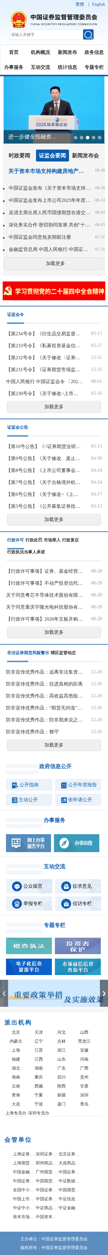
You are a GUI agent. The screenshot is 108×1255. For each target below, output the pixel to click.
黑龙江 (84, 1041)
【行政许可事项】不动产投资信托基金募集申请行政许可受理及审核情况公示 (44, 583)
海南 (16, 1077)
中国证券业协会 (46, 1190)
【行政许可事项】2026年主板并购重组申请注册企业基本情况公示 (44, 619)
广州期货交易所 (46, 1172)
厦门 (61, 1104)
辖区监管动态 (63, 653)
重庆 (38, 1077)
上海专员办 (15, 1113)
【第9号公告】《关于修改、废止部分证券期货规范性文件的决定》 (44, 458)
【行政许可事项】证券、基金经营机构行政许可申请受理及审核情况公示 (44, 571)
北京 (16, 1032)
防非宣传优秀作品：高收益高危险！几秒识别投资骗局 (44, 695)
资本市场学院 (23, 1217)
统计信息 (67, 67)
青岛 (84, 1104)
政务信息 (94, 52)
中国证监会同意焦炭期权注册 (40, 237)
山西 (84, 1032)
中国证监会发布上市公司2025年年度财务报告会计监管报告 (49, 200)
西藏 (38, 1086)
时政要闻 (19, 156)
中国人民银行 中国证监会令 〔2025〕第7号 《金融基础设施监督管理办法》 (44, 381)
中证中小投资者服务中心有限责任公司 (23, 1208)
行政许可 (15, 540)
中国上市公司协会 (23, 1199)
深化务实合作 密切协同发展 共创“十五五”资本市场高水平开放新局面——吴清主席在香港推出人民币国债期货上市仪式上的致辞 (49, 224)
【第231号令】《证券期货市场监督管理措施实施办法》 (44, 369)
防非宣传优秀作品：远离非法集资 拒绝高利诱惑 (44, 671)
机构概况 (40, 52)
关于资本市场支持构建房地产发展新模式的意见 (48, 171)
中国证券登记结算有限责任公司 (69, 1172)
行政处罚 (34, 540)
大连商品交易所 (69, 1163)
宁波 (38, 1104)
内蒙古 (16, 1041)
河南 (84, 1059)
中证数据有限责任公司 (69, 1181)
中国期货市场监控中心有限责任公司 (46, 1181)
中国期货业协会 (69, 1190)
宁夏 (38, 1095)
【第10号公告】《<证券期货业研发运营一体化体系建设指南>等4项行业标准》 (44, 446)
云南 (16, 1086)
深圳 (84, 1095)
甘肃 (84, 1086)
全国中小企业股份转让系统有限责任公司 (23, 1190)
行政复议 (70, 540)
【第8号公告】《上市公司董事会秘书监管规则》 (44, 470)
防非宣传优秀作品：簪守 (32, 731)
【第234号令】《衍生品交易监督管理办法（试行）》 (44, 333)
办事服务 (13, 67)
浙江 (61, 1050)
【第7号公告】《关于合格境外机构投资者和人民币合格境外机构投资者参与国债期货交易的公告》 (44, 482)
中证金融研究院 (69, 1208)
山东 (61, 1059)
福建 (16, 1059)
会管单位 (18, 1139)
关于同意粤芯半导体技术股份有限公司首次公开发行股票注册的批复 (44, 595)
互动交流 (40, 67)
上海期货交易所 (23, 1163)
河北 (61, 1032)
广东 (61, 1068)
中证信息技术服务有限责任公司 (69, 1199)
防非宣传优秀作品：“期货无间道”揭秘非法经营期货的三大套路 (44, 707)
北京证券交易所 (69, 1154)
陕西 (61, 1086)
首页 (14, 52)
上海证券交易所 (23, 1154)
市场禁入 (52, 540)
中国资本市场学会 (46, 1217)
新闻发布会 (85, 156)
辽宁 (38, 1041)
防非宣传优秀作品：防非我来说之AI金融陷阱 (44, 719)
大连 (16, 1104)
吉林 (61, 1041)
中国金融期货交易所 (23, 1172)
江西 (38, 1059)
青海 (16, 1095)
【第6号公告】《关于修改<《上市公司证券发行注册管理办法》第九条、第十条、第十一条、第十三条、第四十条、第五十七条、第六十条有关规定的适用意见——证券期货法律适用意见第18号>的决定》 (44, 494)
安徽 (84, 1050)
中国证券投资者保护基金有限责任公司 (23, 1181)
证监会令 (15, 314)
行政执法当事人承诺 (26, 552)
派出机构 (18, 1022)
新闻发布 (67, 52)
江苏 (38, 1050)
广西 (84, 1068)
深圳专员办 (38, 1113)
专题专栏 (94, 67)
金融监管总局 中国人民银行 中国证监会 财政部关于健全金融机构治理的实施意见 (49, 249)
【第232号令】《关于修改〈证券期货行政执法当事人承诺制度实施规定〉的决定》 (44, 357)
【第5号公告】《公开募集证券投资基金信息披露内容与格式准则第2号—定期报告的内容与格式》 (44, 506)
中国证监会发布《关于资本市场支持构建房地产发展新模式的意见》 (49, 188)
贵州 (84, 1077)
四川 (61, 1077)
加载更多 (55, 263)
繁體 (80, 4)
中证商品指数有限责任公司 (46, 1208)
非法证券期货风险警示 (28, 653)
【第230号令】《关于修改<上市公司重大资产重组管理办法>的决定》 (44, 393)
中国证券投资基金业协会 (46, 1199)
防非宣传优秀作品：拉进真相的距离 (44, 683)
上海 (16, 1050)
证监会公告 (17, 427)
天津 (38, 1032)
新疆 (61, 1095)
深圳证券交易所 (46, 1154)
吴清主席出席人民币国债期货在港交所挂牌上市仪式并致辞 (49, 212)
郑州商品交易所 (46, 1163)
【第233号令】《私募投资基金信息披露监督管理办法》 (44, 345)
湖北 (16, 1068)
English (98, 4)
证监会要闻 (52, 156)
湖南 (38, 1068)
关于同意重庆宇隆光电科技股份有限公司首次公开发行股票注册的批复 (44, 607)
